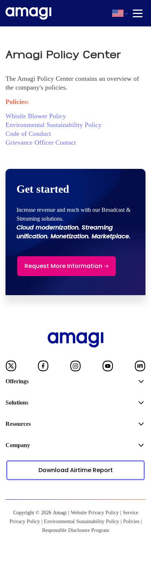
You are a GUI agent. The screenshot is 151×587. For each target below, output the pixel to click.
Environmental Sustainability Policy (53, 124)
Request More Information (63, 266)
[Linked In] (140, 367)
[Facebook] (43, 367)
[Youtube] (107, 367)
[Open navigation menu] (138, 13)
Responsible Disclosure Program (75, 530)
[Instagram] (75, 367)
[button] (117, 13)
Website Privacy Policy (95, 512)
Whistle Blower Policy (35, 116)
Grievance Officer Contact (40, 142)
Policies (131, 521)
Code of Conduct (28, 133)
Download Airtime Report (75, 470)
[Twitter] (10, 367)
